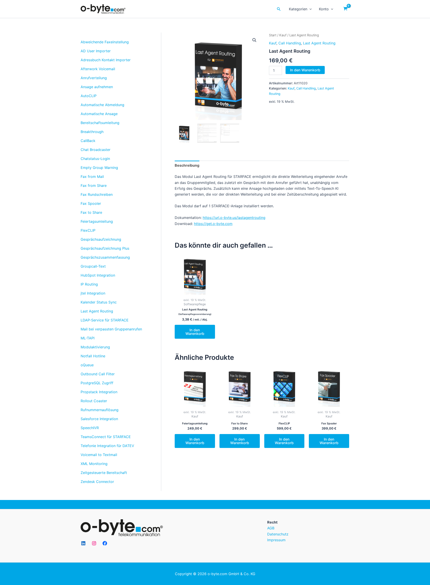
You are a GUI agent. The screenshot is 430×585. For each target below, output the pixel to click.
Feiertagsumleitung (97, 221)
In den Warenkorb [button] (194, 332)
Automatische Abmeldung (102, 105)
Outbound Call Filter (98, 374)
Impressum (276, 540)
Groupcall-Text (93, 266)
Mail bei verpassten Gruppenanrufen (111, 329)
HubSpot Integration (98, 275)
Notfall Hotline (93, 356)
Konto (324, 9)
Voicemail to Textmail (99, 454)
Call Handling (289, 43)
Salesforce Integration (99, 419)
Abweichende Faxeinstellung (105, 42)
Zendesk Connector (97, 481)
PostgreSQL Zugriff (97, 383)
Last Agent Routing (97, 311)
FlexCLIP (88, 230)
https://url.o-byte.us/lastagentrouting (234, 217)
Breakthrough (92, 131)
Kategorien (298, 9)
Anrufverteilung (94, 78)
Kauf (282, 35)
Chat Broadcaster (95, 149)
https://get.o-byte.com (213, 223)
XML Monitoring (94, 463)
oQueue (87, 365)
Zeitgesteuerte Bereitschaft (104, 472)
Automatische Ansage (99, 113)
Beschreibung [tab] (187, 165)
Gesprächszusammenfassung (105, 257)
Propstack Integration (99, 392)
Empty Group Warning (99, 167)
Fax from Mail (92, 176)
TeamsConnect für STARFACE (106, 436)
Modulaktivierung (95, 347)
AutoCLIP (89, 96)
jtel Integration (93, 293)
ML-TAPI (88, 338)
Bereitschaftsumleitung (100, 122)
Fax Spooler (91, 203)
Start (272, 35)
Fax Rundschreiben (97, 194)
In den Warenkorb (305, 70)
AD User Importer (96, 51)
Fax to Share (91, 212)
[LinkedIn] (83, 543)
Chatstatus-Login (95, 158)
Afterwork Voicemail (98, 69)
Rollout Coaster (94, 401)
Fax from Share (94, 185)
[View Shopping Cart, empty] (345, 9)
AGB (270, 528)
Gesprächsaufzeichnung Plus (105, 248)
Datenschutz (277, 534)
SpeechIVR (90, 428)
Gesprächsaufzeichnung (101, 239)
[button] (254, 40)
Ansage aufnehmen (97, 87)
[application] (309, 9)
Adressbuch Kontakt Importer (106, 60)
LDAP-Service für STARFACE (105, 320)
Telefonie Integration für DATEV (107, 445)
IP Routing (89, 284)
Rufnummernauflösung (99, 410)
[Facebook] (105, 543)
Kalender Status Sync (99, 302)
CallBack (88, 140)
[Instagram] (94, 543)
